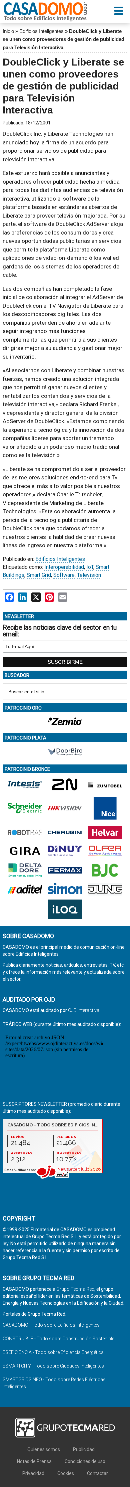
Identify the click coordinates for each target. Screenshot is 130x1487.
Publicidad (84, 1449)
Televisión (89, 575)
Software (64, 575)
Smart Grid (39, 575)
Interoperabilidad (64, 567)
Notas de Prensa (34, 1461)
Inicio (8, 31)
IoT (89, 567)
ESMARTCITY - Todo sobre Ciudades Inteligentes (53, 1366)
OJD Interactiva (83, 1010)
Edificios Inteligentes (41, 31)
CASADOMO (45, 12)
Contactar (97, 1473)
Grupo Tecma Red (75, 1289)
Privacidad (33, 1473)
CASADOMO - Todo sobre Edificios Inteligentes (51, 1325)
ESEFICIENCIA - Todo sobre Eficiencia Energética (53, 1352)
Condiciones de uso (85, 1461)
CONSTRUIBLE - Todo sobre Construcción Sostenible (58, 1338)
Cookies (65, 1473)
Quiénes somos (43, 1449)
